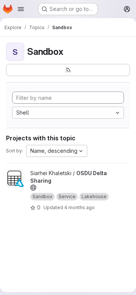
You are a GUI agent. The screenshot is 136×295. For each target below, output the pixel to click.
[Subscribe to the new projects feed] (68, 70)
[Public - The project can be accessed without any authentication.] (33, 188)
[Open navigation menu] (21, 9)
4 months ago (79, 207)
